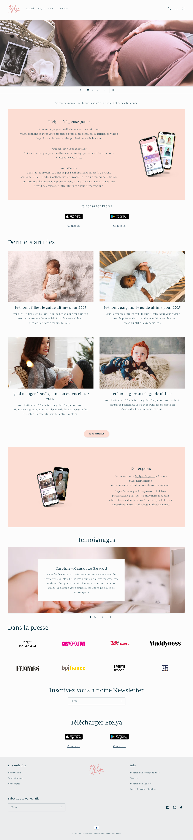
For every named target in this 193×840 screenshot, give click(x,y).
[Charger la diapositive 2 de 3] (92, 89)
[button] (41, 8)
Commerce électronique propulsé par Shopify (103, 833)
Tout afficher (96, 433)
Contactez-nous (16, 778)
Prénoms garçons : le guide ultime (142, 393)
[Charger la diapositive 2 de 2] (95, 617)
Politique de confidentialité (145, 772)
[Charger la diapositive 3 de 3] (97, 89)
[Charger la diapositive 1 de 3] (88, 89)
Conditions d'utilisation (143, 789)
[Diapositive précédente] (80, 90)
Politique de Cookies (141, 783)
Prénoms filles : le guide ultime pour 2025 (51, 307)
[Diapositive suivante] (105, 90)
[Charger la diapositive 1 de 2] (90, 617)
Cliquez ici (73, 225)
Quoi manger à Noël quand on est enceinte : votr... (51, 396)
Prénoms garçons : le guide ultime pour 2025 (142, 307)
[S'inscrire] (121, 701)
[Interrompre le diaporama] (112, 90)
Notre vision (14, 772)
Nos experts (14, 783)
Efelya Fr (81, 833)
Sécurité (134, 778)
